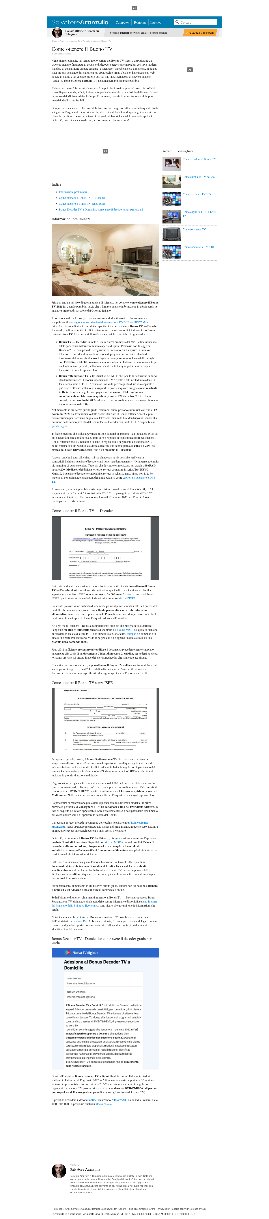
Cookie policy (179, 1209)
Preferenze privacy (196, 1209)
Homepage (58, 1209)
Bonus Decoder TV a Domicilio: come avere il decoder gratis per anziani (101, 209)
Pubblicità (133, 1209)
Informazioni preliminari (73, 192)
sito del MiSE (124, 630)
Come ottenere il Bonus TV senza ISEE (82, 203)
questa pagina (59, 426)
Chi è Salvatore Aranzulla (78, 1209)
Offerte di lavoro (147, 1209)
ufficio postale (104, 1104)
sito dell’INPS (127, 598)
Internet (155, 22)
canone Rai (80, 921)
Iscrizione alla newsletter (104, 1209)
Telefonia (140, 22)
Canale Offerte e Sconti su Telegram (82, 32)
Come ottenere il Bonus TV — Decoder (82, 198)
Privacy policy (163, 1209)
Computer (122, 22)
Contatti (122, 1209)
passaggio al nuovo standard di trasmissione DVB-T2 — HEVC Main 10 (110, 322)
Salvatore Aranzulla (62, 54)
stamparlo (132, 634)
